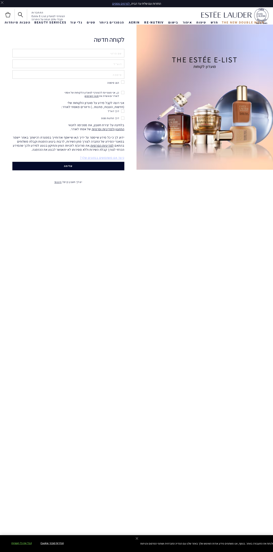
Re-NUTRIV (154, 22)
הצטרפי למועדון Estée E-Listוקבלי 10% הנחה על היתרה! (48, 18)
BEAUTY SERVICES (50, 22)
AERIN (134, 22)
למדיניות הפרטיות (102, 145)
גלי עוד (76, 22)
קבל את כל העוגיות (21, 543)
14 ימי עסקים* (95, 3)
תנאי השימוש (92, 96)
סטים (91, 22)
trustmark (261, 16)
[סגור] (137, 538)
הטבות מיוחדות (17, 22)
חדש (214, 22)
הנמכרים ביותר (111, 22)
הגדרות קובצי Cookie (52, 543)
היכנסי (58, 182)
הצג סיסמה (113, 82)
